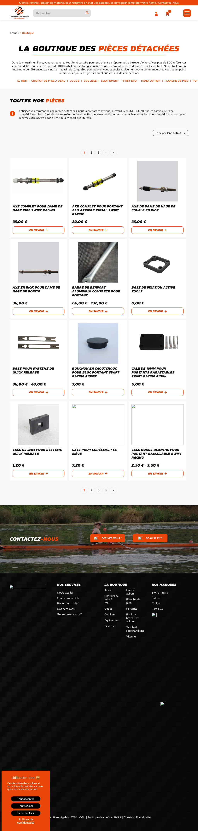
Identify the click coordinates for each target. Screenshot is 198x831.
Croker (156, 603)
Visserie (131, 636)
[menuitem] (168, 14)
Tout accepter (25, 798)
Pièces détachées (68, 603)
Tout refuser (25, 805)
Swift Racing (160, 592)
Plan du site (143, 817)
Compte (157, 14)
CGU (82, 817)
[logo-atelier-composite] (19, 12)
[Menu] (186, 13)
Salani (156, 598)
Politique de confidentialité (104, 817)
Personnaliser (25, 813)
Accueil (14, 33)
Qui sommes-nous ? (69, 614)
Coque (74, 80)
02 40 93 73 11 (154, 538)
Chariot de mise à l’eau (48, 80)
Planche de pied (176, 80)
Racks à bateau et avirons (132, 618)
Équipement (111, 620)
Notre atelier (65, 592)
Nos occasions (65, 609)
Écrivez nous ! (111, 538)
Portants (131, 608)
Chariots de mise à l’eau (111, 599)
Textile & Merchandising (133, 628)
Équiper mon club (68, 598)
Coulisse (90, 80)
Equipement (110, 80)
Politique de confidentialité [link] (25, 821)
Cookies (129, 817)
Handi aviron (150, 80)
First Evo (130, 80)
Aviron (22, 80)
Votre (168, 14)
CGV (74, 817)
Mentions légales (58, 817)
